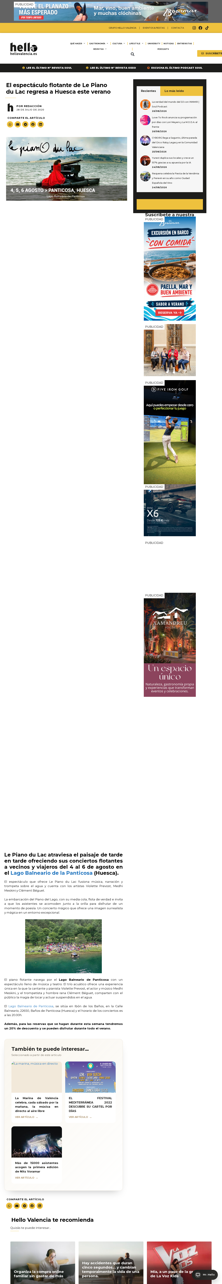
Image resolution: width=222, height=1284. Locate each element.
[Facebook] (200, 28)
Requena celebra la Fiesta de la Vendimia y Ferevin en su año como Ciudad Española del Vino (175, 178)
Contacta (177, 28)
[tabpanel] (170, 144)
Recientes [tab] (148, 91)
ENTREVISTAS (184, 43)
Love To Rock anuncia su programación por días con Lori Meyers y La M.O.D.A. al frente (174, 122)
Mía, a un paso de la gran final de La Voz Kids (178, 1273)
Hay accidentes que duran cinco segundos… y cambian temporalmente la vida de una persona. (110, 1269)
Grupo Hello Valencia (122, 28)
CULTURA (117, 43)
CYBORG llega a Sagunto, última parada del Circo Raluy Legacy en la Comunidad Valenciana (174, 142)
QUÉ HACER (76, 43)
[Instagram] (194, 28)
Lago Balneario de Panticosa (30, 1006)
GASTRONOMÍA (97, 43)
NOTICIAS (169, 43)
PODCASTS (163, 49)
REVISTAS (98, 49)
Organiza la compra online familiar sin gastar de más (39, 1273)
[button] (132, 54)
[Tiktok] (207, 28)
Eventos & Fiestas (154, 28)
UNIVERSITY (154, 43)
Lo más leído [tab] (174, 91)
